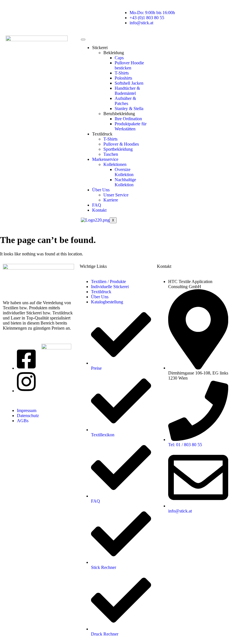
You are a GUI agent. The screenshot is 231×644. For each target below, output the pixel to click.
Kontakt (99, 210)
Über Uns (101, 189)
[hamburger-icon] (83, 39)
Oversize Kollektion (124, 172)
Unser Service (115, 194)
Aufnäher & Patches (125, 101)
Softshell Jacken (129, 83)
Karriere (110, 200)
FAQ (96, 205)
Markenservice (105, 159)
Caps (119, 57)
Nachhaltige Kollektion (125, 182)
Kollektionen (114, 164)
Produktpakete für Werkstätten (130, 126)
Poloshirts (123, 78)
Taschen (110, 154)
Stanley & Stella (129, 108)
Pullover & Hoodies (121, 144)
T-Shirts (122, 73)
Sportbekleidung (118, 149)
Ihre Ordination (128, 118)
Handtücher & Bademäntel (127, 91)
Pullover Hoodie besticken (129, 65)
